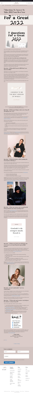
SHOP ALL (19, 369)
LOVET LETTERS (19, 385)
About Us (27, 380)
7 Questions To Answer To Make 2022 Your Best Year (19, 5)
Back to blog (17, 343)
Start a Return (27, 376)
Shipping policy (27, 391)
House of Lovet (8, 391)
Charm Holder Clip (12, 384)
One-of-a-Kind (19, 382)
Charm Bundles (19, 374)
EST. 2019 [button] (4, 369)
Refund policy (13, 391)
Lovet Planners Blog (8, 5)
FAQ (26, 369)
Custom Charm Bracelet (11, 376)
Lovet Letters (12, 370)
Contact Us (27, 378)
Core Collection (19, 380)
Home (3, 5)
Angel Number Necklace (11, 380)
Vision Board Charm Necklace (12, 373)
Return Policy (27, 373)
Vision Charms (19, 377)
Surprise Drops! (19, 371)
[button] (2, 3)
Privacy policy (17, 391)
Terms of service (22, 391)
